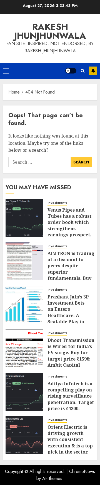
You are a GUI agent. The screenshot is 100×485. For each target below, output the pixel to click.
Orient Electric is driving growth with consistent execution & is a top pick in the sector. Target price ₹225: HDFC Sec (70, 445)
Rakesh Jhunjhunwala (50, 31)
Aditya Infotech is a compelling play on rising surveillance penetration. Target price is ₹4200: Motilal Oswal (71, 399)
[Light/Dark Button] (70, 71)
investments (57, 202)
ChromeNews (82, 471)
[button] (6, 70)
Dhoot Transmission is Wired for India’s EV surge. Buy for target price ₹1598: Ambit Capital (71, 352)
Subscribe (93, 71)
